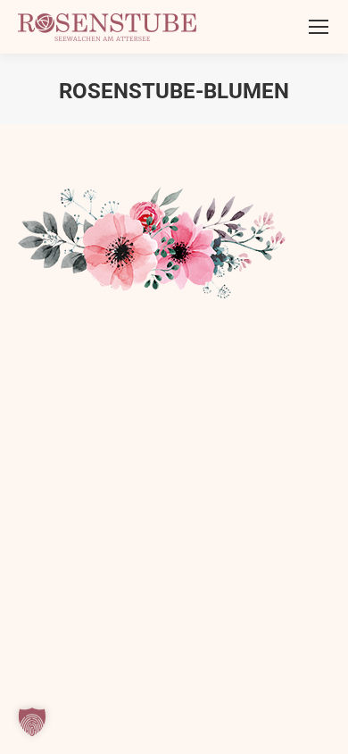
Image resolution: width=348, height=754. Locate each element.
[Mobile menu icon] (318, 26)
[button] (32, 722)
